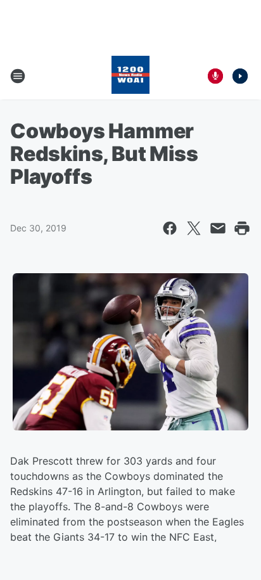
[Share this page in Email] (218, 228)
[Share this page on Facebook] (170, 228)
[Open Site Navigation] (17, 76)
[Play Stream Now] (240, 76)
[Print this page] (242, 228)
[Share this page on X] (194, 228)
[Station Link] (130, 76)
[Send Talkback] (215, 76)
